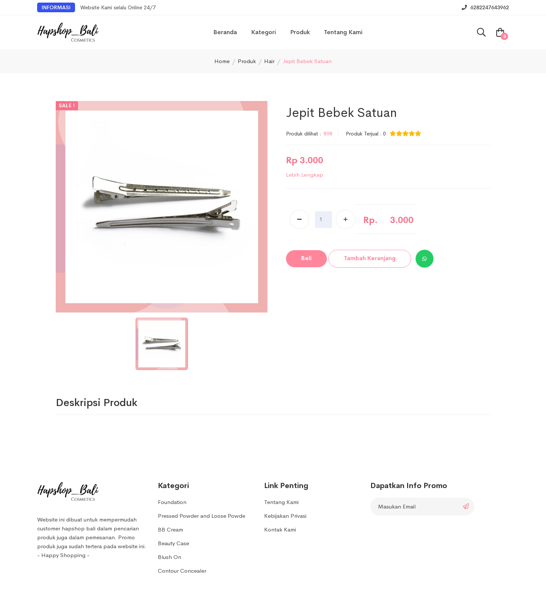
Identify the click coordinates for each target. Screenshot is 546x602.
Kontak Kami (280, 529)
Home (222, 61)
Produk (300, 32)
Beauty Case (173, 543)
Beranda (225, 32)
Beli (306, 258)
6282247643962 (489, 7)
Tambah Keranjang (370, 258)
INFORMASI (56, 7)
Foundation (172, 502)
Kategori (263, 32)
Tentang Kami (343, 32)
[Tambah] (345, 219)
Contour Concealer (182, 570)
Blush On (169, 556)
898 (328, 133)
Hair (269, 61)
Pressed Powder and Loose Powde (201, 515)
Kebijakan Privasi (285, 515)
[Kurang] (299, 219)
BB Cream (170, 529)
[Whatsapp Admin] (424, 259)
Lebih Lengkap (304, 174)
